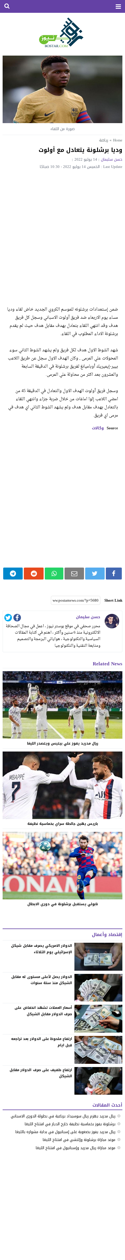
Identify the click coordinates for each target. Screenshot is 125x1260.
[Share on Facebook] (114, 573)
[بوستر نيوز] (62, 32)
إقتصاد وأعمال (107, 935)
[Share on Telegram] (13, 573)
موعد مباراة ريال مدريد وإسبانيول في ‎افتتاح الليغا (75, 1147)
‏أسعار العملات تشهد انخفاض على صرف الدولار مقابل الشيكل (43, 1010)
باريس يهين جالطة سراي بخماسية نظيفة (62, 823)
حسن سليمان (111, 159)
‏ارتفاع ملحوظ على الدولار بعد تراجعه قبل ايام (41, 1042)
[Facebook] (17, 618)
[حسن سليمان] (112, 621)
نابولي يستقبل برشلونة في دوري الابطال (62, 904)
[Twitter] (8, 618)
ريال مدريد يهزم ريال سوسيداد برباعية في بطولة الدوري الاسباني (63, 1116)
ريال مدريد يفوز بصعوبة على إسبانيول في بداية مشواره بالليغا (65, 1131)
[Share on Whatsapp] (54, 573)
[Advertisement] (62, 234)
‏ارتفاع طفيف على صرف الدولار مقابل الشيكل (41, 1073)
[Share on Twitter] (95, 573)
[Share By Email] (74, 573)
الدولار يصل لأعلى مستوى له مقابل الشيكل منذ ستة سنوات (41, 980)
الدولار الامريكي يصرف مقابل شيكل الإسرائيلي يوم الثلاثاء (41, 948)
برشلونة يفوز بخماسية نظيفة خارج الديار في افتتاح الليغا (70, 1124)
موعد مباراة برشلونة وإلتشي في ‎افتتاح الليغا (79, 1139)
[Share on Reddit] (33, 573)
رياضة (103, 140)
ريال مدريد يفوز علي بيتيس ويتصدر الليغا (62, 743)
